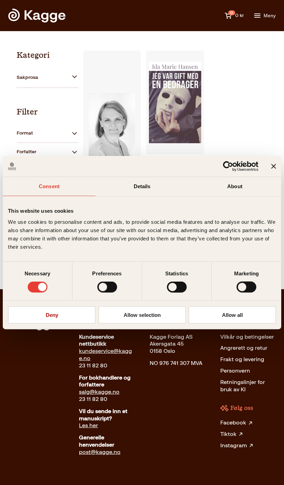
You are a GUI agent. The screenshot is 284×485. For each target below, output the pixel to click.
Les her (88, 425)
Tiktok (228, 434)
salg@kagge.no (99, 391)
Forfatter (26, 152)
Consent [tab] (49, 186)
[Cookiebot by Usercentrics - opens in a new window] (228, 166)
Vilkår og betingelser (247, 336)
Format (25, 133)
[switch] (107, 287)
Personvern (235, 370)
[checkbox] (47, 77)
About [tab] (234, 186)
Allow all (232, 315)
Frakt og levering (242, 359)
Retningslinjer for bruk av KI (242, 386)
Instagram (233, 445)
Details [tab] (142, 186)
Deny (52, 315)
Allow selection (142, 315)
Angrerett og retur (243, 348)
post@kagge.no (100, 452)
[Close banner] (273, 166)
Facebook (233, 422)
